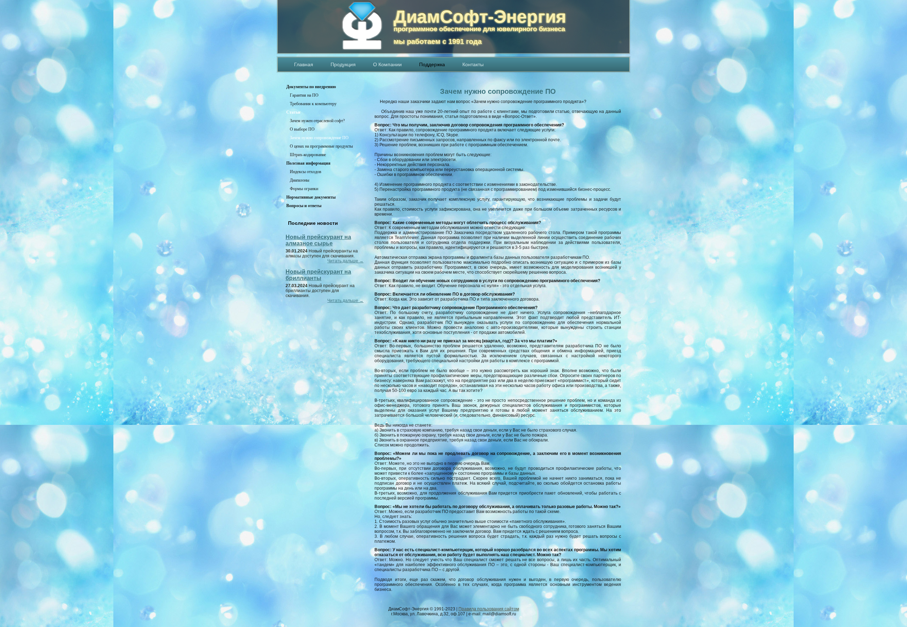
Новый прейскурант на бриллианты (318, 275)
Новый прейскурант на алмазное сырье (318, 240)
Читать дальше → (345, 260)
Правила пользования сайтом (488, 608)
